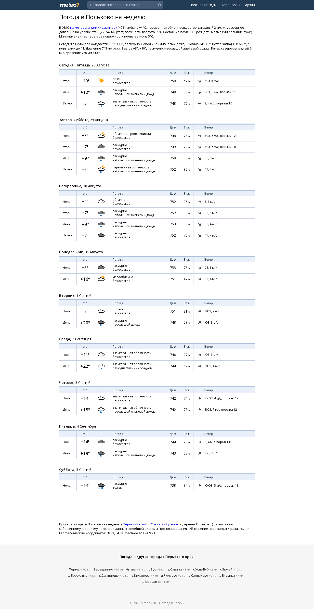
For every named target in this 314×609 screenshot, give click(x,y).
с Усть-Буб (201, 569)
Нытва (131, 569)
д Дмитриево (109, 575)
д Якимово (169, 575)
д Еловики (227, 575)
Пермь (74, 569)
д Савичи (175, 569)
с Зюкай (226, 569)
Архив (250, 4)
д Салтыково (198, 575)
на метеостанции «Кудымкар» (93, 27)
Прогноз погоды (203, 4)
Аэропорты (231, 4)
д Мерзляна (151, 581)
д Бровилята (77, 575)
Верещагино (103, 569)
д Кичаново (140, 575)
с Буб (152, 569)
